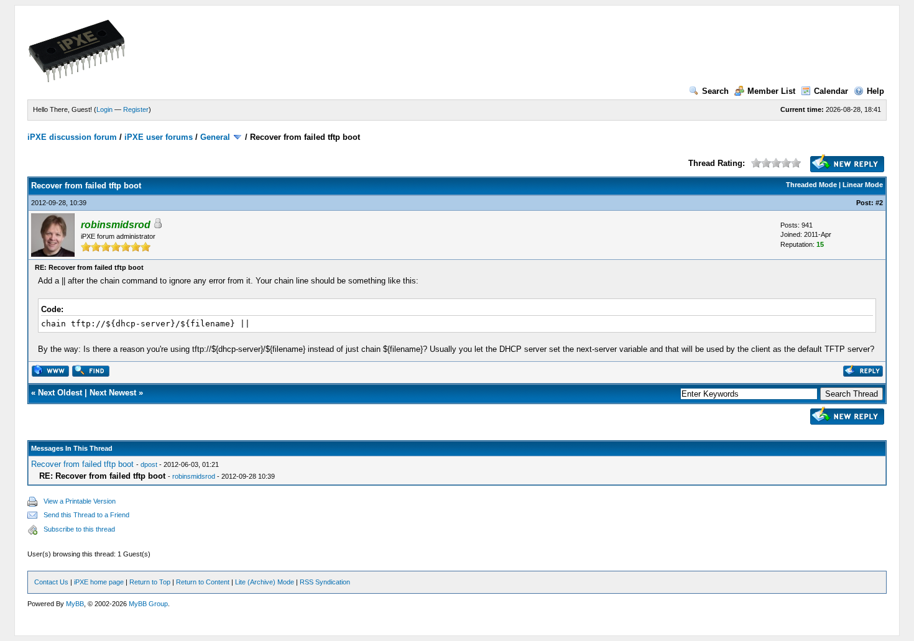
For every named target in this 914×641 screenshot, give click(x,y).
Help (875, 91)
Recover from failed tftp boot (82, 464)
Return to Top (149, 582)
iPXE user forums (158, 137)
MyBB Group (148, 603)
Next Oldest (60, 392)
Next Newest (113, 392)
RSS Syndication (325, 582)
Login (104, 109)
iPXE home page (99, 582)
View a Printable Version (80, 501)
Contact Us (51, 582)
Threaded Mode (811, 184)
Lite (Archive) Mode (264, 582)
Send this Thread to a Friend (86, 515)
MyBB (75, 603)
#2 (879, 202)
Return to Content (202, 582)
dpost (149, 464)
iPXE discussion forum (72, 137)
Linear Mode (862, 184)
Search (715, 91)
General (215, 137)
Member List (771, 91)
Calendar (831, 91)
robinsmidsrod (193, 476)
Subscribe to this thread (79, 529)
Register (136, 109)
